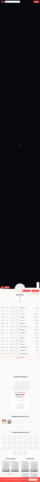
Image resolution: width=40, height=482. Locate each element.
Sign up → (36, 1)
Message (26, 290)
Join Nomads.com (33, 479)
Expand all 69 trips (20, 357)
